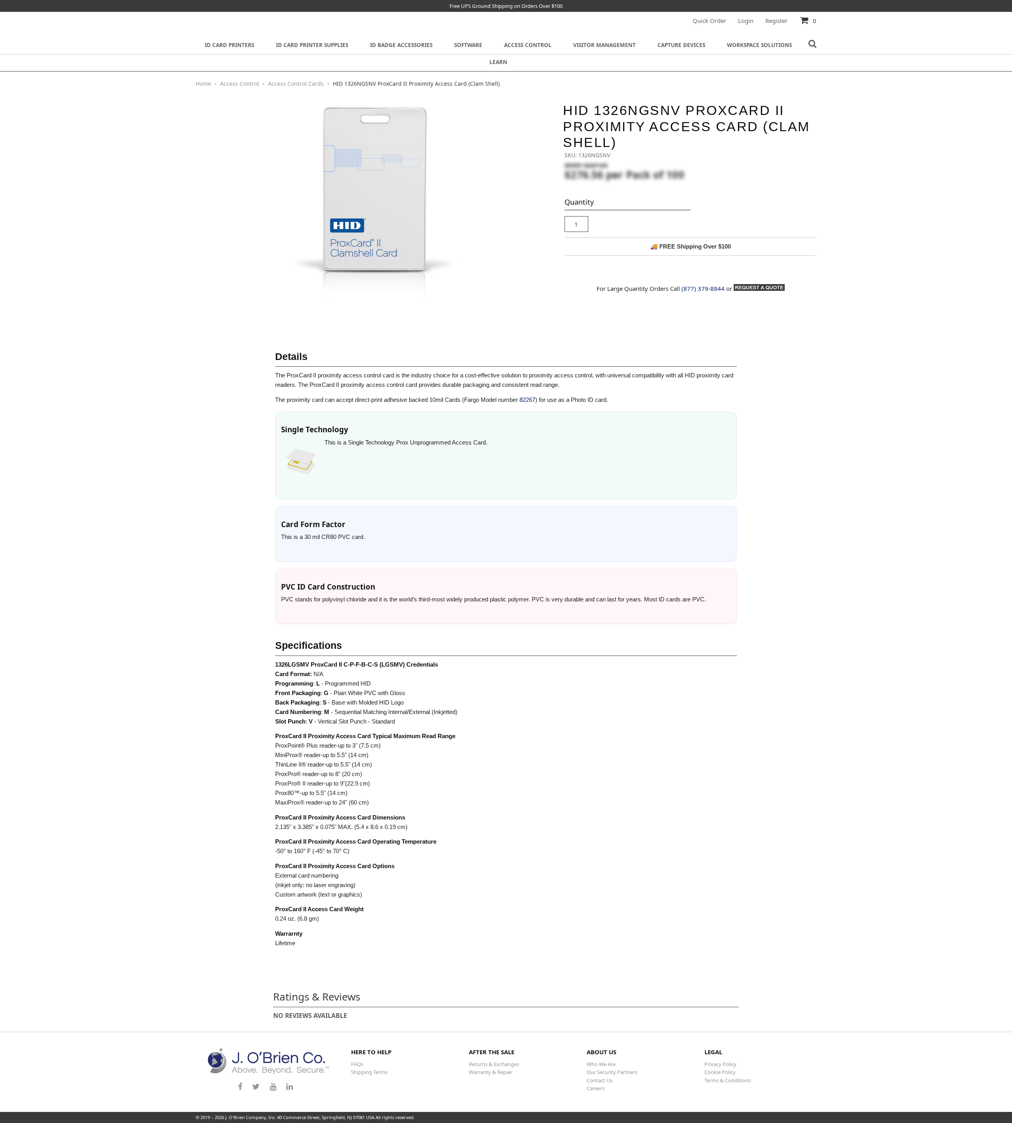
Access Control (527, 45)
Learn (498, 62)
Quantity (579, 202)
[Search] (812, 44)
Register (776, 20)
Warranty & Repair (490, 1072)
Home (204, 83)
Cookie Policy (720, 1072)
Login (745, 20)
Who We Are (601, 1064)
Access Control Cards (295, 83)
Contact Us (600, 1080)
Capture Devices (681, 45)
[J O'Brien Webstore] (268, 1061)
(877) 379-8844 (703, 288)
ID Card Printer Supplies (312, 45)
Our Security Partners (612, 1072)
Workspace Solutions (759, 45)
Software (468, 45)
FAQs (357, 1064)
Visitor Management (604, 45)
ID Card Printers (229, 45)
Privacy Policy (720, 1064)
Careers (595, 1088)
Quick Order (709, 20)
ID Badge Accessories (401, 45)
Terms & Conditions (727, 1080)
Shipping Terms (369, 1072)
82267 (527, 399)
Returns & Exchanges (494, 1064)
